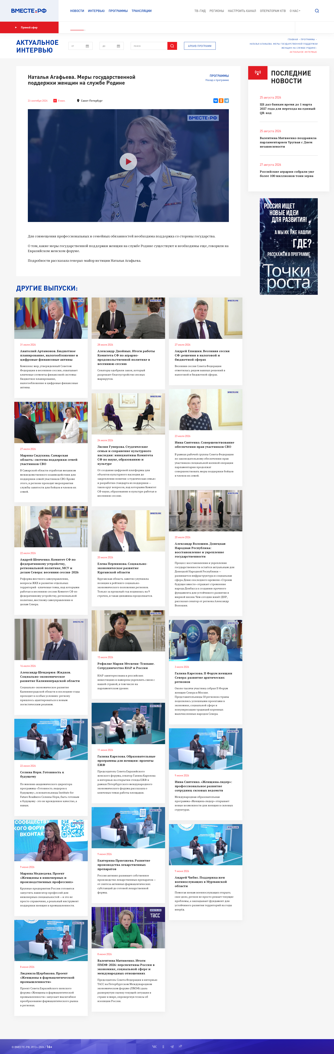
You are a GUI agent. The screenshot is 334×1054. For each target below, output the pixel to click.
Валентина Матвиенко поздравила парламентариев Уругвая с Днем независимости (288, 142)
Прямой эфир (29, 27)
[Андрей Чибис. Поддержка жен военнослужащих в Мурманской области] (205, 844)
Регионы (217, 11)
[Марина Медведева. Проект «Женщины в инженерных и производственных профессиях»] (51, 840)
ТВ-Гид (200, 11)
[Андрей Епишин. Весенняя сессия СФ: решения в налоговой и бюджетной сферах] (205, 318)
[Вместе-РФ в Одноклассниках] (308, 27)
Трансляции (142, 11)
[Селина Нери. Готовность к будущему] (51, 739)
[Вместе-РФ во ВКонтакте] (300, 27)
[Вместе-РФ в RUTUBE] (320, 27)
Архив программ (200, 46)
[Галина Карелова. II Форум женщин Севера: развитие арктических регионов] (205, 640)
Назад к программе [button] (217, 80)
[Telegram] (226, 100)
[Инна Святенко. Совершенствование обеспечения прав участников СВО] (205, 409)
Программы (118, 11)
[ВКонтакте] (215, 100)
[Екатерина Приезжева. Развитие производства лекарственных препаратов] (128, 827)
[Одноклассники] (221, 100)
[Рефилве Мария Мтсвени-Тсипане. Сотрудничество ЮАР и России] (128, 631)
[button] (317, 10)
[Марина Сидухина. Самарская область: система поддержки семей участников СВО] (51, 422)
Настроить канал (242, 11)
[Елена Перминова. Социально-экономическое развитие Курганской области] (128, 531)
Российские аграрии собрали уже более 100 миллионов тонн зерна (287, 173)
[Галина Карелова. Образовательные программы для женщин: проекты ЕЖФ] (128, 723)
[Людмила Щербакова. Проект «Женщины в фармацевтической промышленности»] (51, 940)
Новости (77, 11)
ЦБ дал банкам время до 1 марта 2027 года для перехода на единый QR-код (287, 108)
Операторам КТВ (273, 11)
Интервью (96, 11)
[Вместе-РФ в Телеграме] (314, 27)
